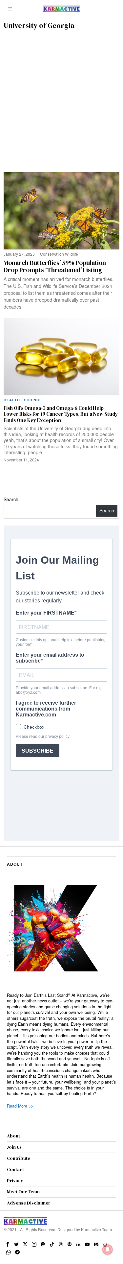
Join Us (14, 1147)
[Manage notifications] (107, 1249)
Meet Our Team (23, 1191)
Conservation (52, 254)
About (13, 1136)
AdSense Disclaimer (28, 1203)
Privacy (15, 1180)
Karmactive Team (96, 1229)
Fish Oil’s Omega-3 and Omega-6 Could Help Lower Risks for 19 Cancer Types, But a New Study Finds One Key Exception (61, 414)
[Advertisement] (61, 98)
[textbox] (61, 1045)
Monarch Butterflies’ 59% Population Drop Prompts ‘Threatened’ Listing (55, 266)
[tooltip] (7, 1244)
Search (11, 499)
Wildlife (71, 254)
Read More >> (20, 1106)
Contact (15, 1169)
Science (33, 399)
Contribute (18, 1158)
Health (12, 399)
